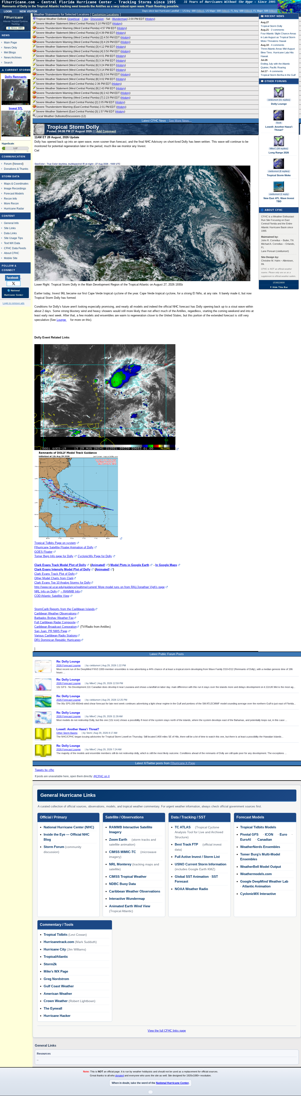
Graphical (74, 19)
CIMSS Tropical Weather (128, 876)
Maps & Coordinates (16, 183)
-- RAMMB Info (70, 591)
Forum (8, 163)
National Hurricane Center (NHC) (69, 827)
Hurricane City (55, 949)
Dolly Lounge (279, 104)
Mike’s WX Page (56, 971)
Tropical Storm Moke (279, 175)
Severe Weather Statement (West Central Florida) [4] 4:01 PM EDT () (81, 56)
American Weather (58, 993)
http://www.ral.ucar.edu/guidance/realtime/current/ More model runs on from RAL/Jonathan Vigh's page (99, 587)
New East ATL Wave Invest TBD (279, 200)
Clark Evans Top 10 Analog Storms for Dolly (62, 582)
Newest (17, 163)
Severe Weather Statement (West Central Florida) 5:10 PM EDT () (79, 23)
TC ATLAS (183, 827)
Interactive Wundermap (127, 898)
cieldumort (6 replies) (278, 171)
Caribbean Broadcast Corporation (55, 626)
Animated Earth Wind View (129, 906)
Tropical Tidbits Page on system (55, 543)
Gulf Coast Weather (59, 986)
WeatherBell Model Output (260, 866)
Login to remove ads (13, 303)
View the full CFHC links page (167, 1030)
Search (8, 62)
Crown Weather (56, 1001)
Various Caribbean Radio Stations (55, 635)
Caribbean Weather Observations (55, 613)
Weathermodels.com (256, 874)
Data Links (10, 233)
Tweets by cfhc (44, 770)
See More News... (180, 120)
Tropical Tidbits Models (258, 827)
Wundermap (119, 19)
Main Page (10, 42)
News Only (10, 47)
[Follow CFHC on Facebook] (15, 277)
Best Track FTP (186, 844)
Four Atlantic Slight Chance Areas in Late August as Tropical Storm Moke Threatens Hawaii (278, 37)
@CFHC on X (101, 776)
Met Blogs (10, 52)
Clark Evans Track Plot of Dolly (54, 573)
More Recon (11, 203)
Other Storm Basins (67, 733)
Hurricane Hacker (57, 1016)
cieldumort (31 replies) (279, 100)
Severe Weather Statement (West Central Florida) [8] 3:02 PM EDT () (81, 79)
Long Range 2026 (279, 152)
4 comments (277, 45)
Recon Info (10, 198)
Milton (200, 10)
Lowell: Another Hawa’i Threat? (77, 729)
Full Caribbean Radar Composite (55, 622)
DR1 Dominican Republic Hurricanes (57, 640)
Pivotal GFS (249, 834)
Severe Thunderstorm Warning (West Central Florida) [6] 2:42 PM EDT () (83, 93)
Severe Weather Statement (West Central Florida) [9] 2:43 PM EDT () (81, 88)
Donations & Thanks (16, 168)
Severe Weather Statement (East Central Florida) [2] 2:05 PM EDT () (80, 102)
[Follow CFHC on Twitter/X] (15, 283)
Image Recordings (15, 188)
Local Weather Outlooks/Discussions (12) (61, 116)
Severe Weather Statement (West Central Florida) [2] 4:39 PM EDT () (81, 32)
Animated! (98, 565)
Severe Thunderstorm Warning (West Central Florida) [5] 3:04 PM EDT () (83, 74)
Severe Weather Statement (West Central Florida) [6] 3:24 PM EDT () (81, 65)
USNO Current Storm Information (200, 864)
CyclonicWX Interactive (258, 894)
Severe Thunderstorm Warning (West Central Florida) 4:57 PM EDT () (81, 28)
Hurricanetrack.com (59, 942)
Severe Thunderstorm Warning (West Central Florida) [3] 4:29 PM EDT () (83, 42)
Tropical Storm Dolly (271, 26)
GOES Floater (43, 551)
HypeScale (8, 143)
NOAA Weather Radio (191, 889)
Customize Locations (105, 14)
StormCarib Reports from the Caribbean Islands (64, 609)
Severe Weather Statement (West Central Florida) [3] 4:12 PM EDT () (81, 46)
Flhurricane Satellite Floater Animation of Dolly (63, 547)
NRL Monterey (120, 864)
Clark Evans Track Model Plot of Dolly (60, 565)
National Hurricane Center (172, 1083)
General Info (11, 223)
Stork (278, 122)
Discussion (97, 19)
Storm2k (50, 964)
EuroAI (245, 839)
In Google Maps (166, 565)
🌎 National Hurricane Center (13, 292)
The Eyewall (53, 1008)
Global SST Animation (192, 876)
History (150, 19)
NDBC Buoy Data (122, 884)
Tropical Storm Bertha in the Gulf (278, 75)
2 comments (277, 29)
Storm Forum (54, 847)
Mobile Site (10, 258)
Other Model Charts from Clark (53, 578)
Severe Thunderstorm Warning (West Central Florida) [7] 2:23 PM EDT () (83, 97)
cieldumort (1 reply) (278, 194)
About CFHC (11, 253)
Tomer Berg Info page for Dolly (53, 556)
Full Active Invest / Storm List (197, 857)
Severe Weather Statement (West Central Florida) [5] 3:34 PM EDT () (81, 60)
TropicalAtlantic (56, 956)
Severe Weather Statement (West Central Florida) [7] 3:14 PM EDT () (81, 69)
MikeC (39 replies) (279, 148)
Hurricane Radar (14, 208)
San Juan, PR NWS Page (50, 631)
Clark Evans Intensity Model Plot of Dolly (62, 569)
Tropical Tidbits (55, 934)
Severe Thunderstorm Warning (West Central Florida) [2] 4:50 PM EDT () (83, 37)
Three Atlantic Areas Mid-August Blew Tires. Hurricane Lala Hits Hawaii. (278, 52)
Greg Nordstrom (56, 979)
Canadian (264, 839)
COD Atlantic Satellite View (51, 595)
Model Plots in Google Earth (129, 565)
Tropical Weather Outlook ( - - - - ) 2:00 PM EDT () (95, 19)
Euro (283, 834)
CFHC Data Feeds (15, 248)
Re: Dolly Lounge (68, 661)
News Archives (13, 57)
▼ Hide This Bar (279, 287)
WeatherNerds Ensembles (260, 847)
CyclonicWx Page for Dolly (95, 556)
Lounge (62, 319)
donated (119, 1075)
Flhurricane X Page (183, 763)
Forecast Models (14, 193)
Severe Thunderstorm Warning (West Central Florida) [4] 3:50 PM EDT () (83, 51)
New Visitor (28, 11)
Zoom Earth (118, 839)
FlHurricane (13, 17)
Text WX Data (12, 243)
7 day (85, 19)
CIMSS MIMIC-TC (122, 852)
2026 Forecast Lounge (68, 665)
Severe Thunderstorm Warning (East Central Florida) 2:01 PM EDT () (81, 106)
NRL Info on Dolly (45, 591)
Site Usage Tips (13, 238)
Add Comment (106, 131)
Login (8, 11)
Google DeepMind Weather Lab (264, 881)
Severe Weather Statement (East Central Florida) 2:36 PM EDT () (79, 83)
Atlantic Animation (256, 886)
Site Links (10, 228)
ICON (269, 834)
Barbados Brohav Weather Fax (54, 618)
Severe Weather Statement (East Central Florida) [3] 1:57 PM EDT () (80, 111)
